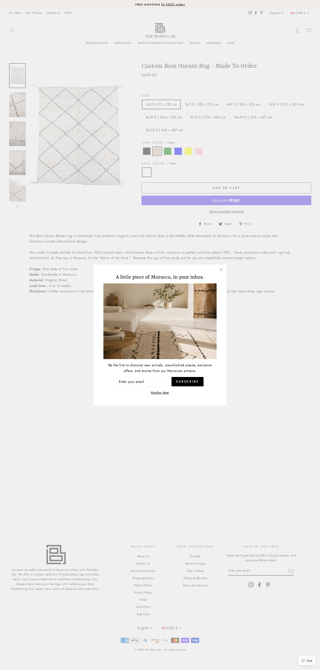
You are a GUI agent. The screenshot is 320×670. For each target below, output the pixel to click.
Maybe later (160, 392)
